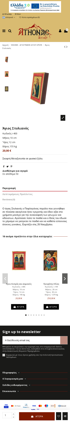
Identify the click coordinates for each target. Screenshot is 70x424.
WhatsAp (8, 14)
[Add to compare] (65, 416)
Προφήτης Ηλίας (51, 284)
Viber (18, 14)
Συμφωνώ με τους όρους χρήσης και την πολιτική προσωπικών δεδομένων (34, 356)
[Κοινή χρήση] (3, 166)
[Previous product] (65, 46)
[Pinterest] (11, 166)
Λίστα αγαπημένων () (30, 17)
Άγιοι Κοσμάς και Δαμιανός (19, 284)
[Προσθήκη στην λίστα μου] (58, 416)
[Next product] (67, 46)
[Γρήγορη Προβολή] (23, 280)
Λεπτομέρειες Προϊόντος (17, 194)
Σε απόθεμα (8, 173)
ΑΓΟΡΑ (39, 416)
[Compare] (18, 280)
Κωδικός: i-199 (51, 286)
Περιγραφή (9, 188)
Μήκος (5, 137)
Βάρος (5, 146)
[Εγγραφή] (63, 340)
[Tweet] (8, 166)
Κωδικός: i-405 (18, 286)
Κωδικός (6, 133)
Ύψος (5, 142)
